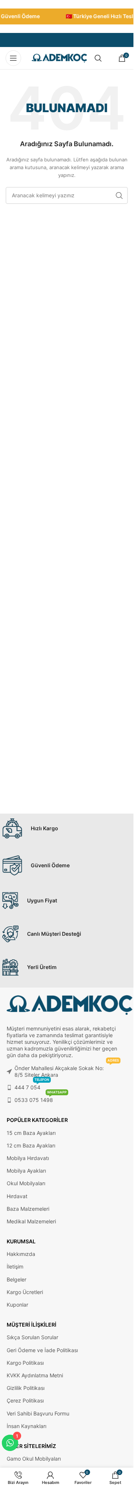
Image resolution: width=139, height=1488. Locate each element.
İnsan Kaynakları (26, 1426)
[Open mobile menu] (13, 58)
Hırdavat (17, 1196)
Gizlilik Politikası (25, 1388)
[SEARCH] (119, 195)
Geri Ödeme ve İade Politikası (42, 1350)
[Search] (98, 58)
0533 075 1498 (40, 1098)
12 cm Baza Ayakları (31, 1145)
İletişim (15, 1266)
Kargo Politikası (25, 1363)
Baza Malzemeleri (28, 1209)
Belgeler (16, 1279)
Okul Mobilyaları (26, 1183)
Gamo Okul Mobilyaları (34, 1458)
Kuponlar (17, 1304)
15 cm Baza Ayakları (31, 1133)
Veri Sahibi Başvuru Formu (38, 1413)
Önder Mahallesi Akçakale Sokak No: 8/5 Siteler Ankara (66, 1070)
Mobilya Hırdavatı (28, 1158)
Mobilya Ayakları (26, 1170)
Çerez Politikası (25, 1400)
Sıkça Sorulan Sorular (32, 1337)
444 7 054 (31, 1085)
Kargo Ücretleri (25, 1292)
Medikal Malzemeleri (31, 1221)
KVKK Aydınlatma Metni (35, 1375)
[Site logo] (59, 57)
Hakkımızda (21, 1254)
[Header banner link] (66, 16)
